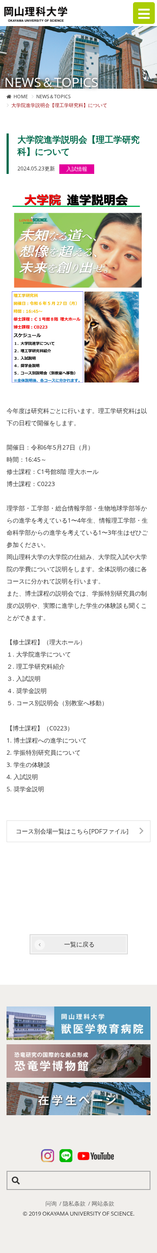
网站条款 (103, 1203)
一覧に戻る (79, 944)
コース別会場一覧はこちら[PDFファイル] (72, 831)
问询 (51, 1203)
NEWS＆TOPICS (53, 96)
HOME (21, 96)
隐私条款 (74, 1203)
